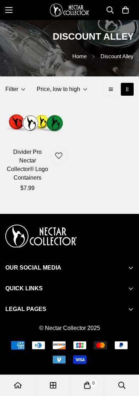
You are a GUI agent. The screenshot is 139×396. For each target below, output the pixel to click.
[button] (125, 10)
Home (79, 56)
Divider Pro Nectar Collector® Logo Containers (27, 165)
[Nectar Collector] (69, 10)
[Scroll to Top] (126, 358)
